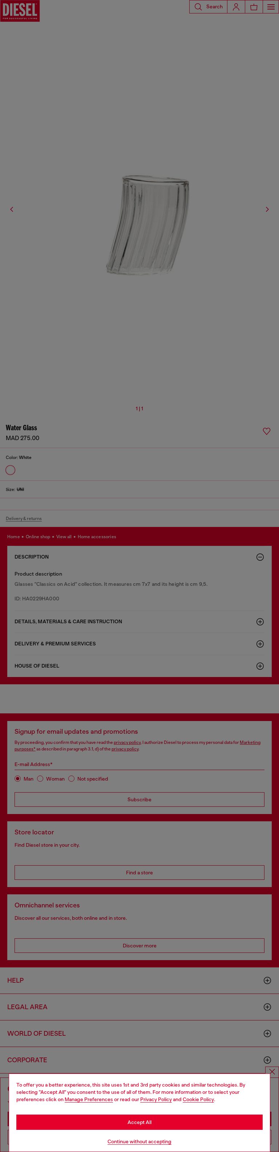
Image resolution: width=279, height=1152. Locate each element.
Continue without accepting (139, 1141)
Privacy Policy (156, 1099)
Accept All (139, 1122)
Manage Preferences (89, 1099)
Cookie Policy (198, 1099)
